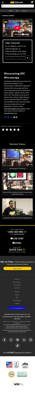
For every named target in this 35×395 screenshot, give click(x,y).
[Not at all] (3, 129)
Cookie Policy (15, 321)
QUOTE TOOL (15, 249)
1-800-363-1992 (15, 231)
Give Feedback (17, 300)
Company (16, 279)
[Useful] (14, 129)
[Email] (14, 117)
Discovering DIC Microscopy (18, 168)
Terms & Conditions (25, 321)
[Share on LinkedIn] (11, 118)
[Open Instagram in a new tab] (31, 340)
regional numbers (19, 234)
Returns (17, 294)
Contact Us (24, 11)
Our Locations (17, 285)
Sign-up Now (17, 268)
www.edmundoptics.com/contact (14, 109)
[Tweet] (5, 118)
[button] (16, 117)
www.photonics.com (10, 113)
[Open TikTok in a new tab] (17, 346)
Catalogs (17, 303)
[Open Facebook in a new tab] (4, 340)
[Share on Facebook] (8, 118)
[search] (17, 6)
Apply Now (16, 308)
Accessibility (17, 323)
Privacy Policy (7, 321)
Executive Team (17, 282)
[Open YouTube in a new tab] (17, 340)
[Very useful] (18, 129)
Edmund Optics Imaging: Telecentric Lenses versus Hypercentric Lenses (17, 193)
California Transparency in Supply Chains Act (17, 328)
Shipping (17, 291)
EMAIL (18, 242)
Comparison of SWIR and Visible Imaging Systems (17, 218)
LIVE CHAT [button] (18, 238)
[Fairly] (11, 129)
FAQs (17, 297)
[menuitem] (3, 2)
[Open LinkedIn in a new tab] (24, 340)
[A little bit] (7, 129)
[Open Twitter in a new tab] (11, 340)
